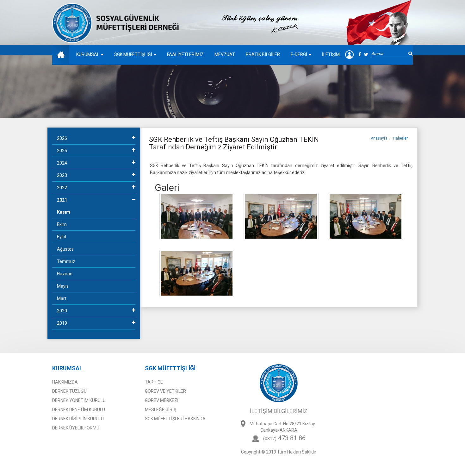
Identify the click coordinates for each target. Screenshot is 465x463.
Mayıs (63, 286)
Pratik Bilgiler (263, 54)
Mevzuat (224, 54)
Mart (61, 298)
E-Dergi (299, 54)
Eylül (61, 236)
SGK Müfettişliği (133, 54)
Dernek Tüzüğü (69, 391)
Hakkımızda (65, 382)
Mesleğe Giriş (160, 409)
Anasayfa (379, 138)
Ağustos (65, 249)
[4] (196, 273)
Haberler (400, 138)
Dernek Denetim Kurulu (78, 409)
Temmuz (66, 261)
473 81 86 (284, 438)
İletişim (331, 54)
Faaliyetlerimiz (185, 54)
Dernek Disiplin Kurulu (78, 418)
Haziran (64, 273)
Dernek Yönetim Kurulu (79, 400)
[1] (196, 216)
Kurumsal (88, 54)
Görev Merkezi (161, 400)
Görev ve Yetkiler (165, 391)
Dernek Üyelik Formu (75, 427)
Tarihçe (154, 382)
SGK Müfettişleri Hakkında (175, 418)
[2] (281, 216)
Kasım (63, 212)
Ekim (62, 224)
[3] (365, 216)
